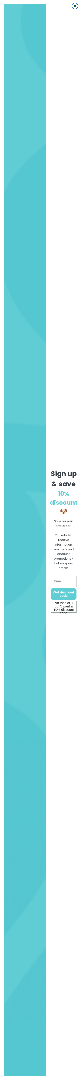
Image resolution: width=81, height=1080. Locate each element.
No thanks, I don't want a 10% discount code (63, 607)
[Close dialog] (75, 6)
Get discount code (63, 594)
